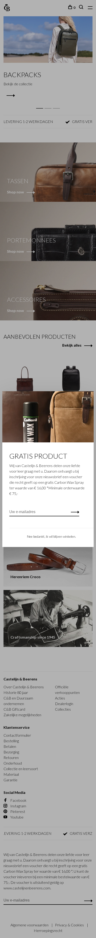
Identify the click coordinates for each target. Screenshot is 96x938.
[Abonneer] (73, 512)
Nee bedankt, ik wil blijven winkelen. (51, 536)
